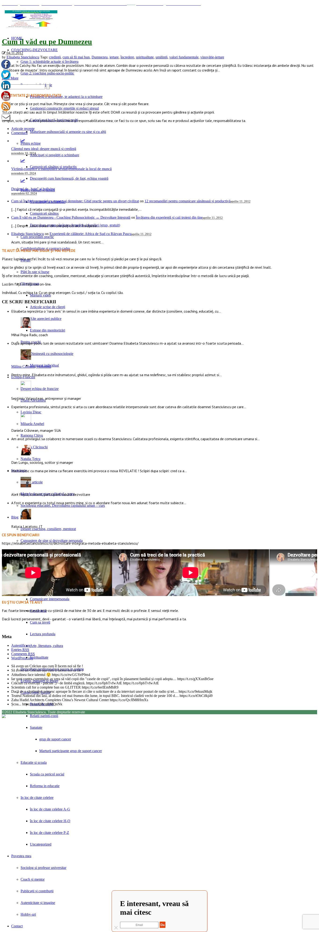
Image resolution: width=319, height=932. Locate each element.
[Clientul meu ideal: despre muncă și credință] (23, 141)
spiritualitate (145, 57)
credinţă (55, 57)
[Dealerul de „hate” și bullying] (23, 181)
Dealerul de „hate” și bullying (33, 189)
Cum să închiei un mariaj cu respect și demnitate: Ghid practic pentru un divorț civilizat (75, 201)
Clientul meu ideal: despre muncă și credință (43, 149)
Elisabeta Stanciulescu (23, 57)
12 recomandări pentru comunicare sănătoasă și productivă (187, 201)
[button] (5, 572)
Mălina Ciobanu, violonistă (31, 366)
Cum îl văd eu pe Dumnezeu (47, 41)
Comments (23, 654)
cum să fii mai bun (76, 57)
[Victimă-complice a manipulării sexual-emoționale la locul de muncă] (23, 161)
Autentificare (20, 645)
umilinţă (161, 57)
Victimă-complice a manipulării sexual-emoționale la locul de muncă (61, 169)
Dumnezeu (100, 57)
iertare (114, 57)
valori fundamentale (183, 57)
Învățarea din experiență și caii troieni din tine (169, 217)
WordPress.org (22, 658)
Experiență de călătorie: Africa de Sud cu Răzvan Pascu (90, 234)
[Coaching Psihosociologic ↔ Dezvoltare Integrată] (31, 19)
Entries (20, 650)
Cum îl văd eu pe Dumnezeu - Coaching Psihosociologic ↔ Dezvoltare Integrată (70, 217)
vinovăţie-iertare (212, 57)
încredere (127, 57)
